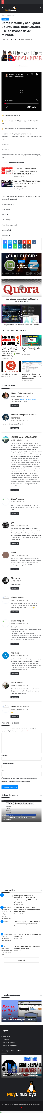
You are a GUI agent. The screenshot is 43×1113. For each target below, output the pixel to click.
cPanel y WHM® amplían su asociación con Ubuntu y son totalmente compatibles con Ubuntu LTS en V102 (27, 899)
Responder (15, 405)
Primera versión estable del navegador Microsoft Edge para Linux (31, 376)
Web (3, 770)
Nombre (5, 755)
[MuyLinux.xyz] (10, 8)
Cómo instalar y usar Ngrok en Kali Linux (18, 1020)
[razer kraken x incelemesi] (21, 1112)
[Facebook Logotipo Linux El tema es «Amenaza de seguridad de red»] (7, 926)
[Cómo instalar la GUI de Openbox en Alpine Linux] (7, 938)
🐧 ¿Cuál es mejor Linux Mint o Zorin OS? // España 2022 (21, 266)
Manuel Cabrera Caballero (22, 393)
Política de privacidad (9, 1045)
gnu (12, 522)
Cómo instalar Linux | (9, 374)
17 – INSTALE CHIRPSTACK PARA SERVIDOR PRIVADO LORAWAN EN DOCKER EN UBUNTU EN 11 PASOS (25, 171)
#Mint (34, 399)
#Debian (28, 399)
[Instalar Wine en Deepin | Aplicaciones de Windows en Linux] (32, 340)
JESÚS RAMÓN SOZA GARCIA (24, 437)
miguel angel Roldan (20, 706)
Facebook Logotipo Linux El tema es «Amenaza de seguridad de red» (27, 923)
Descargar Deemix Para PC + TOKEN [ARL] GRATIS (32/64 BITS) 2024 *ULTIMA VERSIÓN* (20, 1074)
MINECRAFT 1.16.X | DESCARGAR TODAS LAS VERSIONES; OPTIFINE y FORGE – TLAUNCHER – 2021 (27, 183)
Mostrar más (21, 960)
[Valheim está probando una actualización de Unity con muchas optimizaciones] (7, 912)
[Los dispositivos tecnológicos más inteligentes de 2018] (7, 950)
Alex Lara (15, 653)
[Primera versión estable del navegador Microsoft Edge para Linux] (32, 366)
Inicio (4, 15)
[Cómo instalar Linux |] (11, 366)
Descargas (10, 15)
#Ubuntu (22, 399)
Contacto (6, 1039)
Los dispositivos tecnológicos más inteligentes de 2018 (27, 947)
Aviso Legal (6, 1036)
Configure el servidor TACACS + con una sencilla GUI (19, 818)
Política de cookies (9, 1042)
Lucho (13, 552)
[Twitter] (10, 242)
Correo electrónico (8, 763)
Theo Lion (15, 578)
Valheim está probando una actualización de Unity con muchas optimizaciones (27, 909)
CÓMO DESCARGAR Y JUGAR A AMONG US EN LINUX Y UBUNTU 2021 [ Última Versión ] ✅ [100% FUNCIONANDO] (11, 352)
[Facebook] (5, 242)
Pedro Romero (17, 683)
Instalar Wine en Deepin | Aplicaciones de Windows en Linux (31, 350)
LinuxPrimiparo (17, 499)
